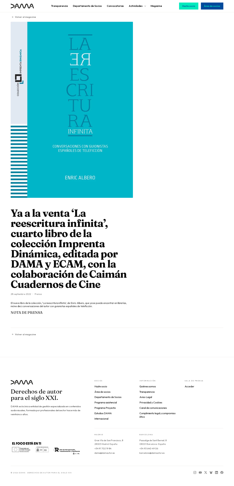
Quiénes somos (147, 386)
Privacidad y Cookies (150, 402)
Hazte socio (188, 6)
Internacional (101, 418)
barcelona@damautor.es (151, 453)
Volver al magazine (25, 17)
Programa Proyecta (105, 407)
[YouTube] (200, 472)
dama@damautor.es (104, 453)
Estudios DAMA (103, 413)
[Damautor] (46, 384)
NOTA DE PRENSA (27, 312)
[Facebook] (221, 472)
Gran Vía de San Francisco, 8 (108, 440)
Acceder (189, 386)
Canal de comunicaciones (153, 407)
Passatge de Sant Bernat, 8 (153, 440)
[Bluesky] (211, 472)
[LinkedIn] (216, 472)
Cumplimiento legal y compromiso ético (157, 415)
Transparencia (147, 391)
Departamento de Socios (107, 397)
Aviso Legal (145, 397)
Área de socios (212, 6)
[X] (205, 472)
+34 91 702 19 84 (103, 448)
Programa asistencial (105, 402)
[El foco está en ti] (46, 447)
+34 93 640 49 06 (148, 448)
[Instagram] (194, 472)
